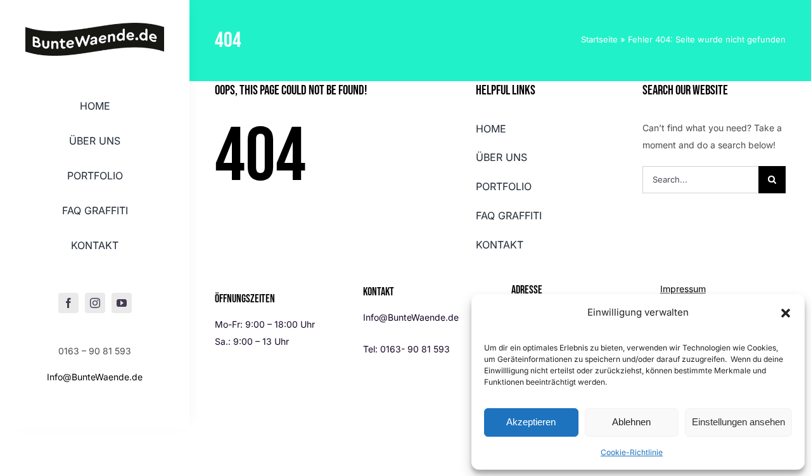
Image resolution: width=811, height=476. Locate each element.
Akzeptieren (531, 421)
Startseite (599, 39)
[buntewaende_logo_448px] (94, 27)
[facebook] (68, 303)
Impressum (683, 288)
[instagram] (95, 303)
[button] (785, 313)
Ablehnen (631, 421)
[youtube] (122, 303)
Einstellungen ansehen (738, 421)
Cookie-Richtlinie (632, 452)
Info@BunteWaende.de (95, 376)
